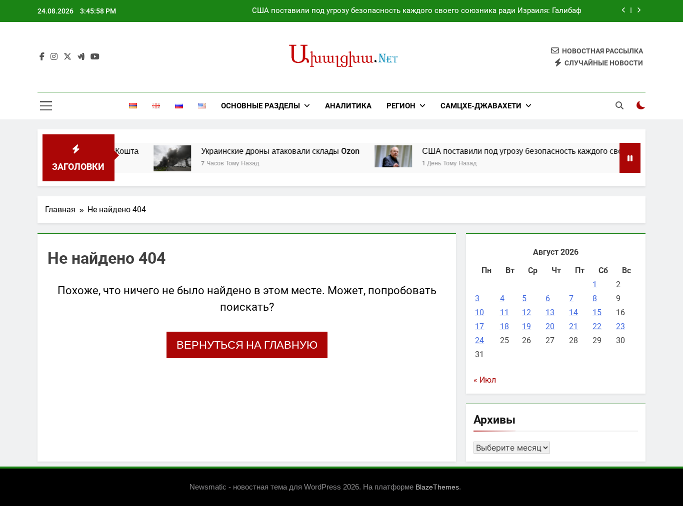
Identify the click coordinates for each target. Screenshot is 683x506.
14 (573, 312)
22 (597, 326)
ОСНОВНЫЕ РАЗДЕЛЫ (260, 105)
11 (504, 312)
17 (479, 326)
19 (526, 326)
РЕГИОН (401, 105)
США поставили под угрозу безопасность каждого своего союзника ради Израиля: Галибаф (417, 11)
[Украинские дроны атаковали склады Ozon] (163, 158)
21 (573, 326)
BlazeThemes (437, 487)
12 (526, 312)
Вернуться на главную (247, 345)
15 (597, 312)
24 (479, 340)
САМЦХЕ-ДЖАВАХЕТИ (481, 105)
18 (504, 326)
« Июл (485, 380)
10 (479, 312)
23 (620, 326)
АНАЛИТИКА (348, 105)
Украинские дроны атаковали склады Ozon (271, 151)
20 (550, 326)
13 (550, 312)
